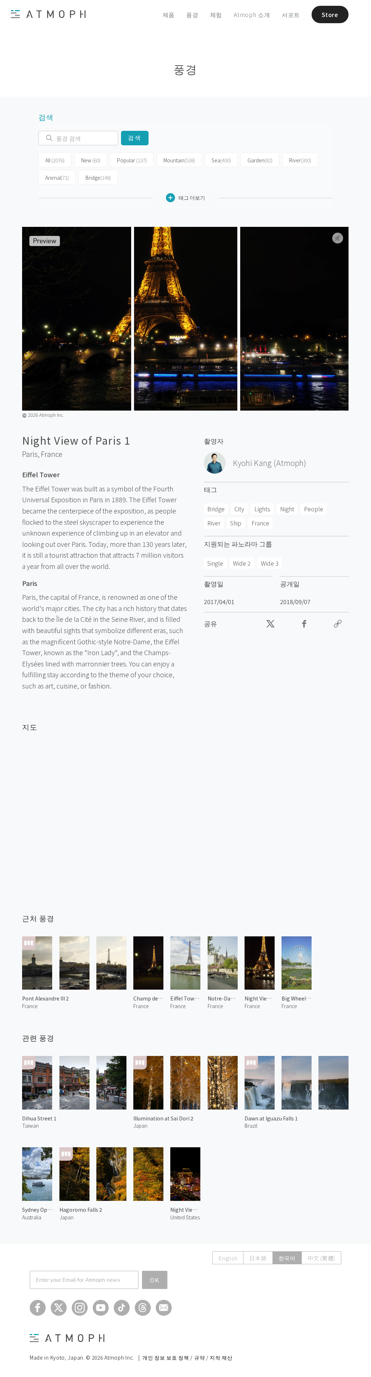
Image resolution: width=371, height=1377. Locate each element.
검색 (134, 138)
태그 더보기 (192, 197)
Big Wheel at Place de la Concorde (297, 998)
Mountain (179, 160)
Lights (262, 508)
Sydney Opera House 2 (37, 1209)
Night (287, 508)
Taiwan (30, 1125)
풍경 (192, 14)
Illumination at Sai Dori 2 (163, 1118)
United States (185, 1217)
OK (154, 1280)
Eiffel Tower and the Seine (185, 998)
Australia (31, 1217)
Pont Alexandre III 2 (45, 998)
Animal (57, 177)
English (227, 1258)
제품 (169, 14)
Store (330, 14)
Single (215, 563)
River (300, 160)
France (51, 454)
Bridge (98, 177)
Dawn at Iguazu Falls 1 (271, 1118)
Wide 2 (242, 563)
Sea (221, 160)
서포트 (291, 14)
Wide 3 (270, 563)
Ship (235, 523)
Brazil (251, 1125)
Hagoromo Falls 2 (80, 1209)
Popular (132, 160)
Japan (140, 1125)
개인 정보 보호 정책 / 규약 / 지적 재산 (187, 1357)
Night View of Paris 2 (260, 998)
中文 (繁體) (321, 1258)
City (239, 508)
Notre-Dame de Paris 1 (223, 998)
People (313, 508)
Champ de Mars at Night (148, 998)
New (90, 160)
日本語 (257, 1258)
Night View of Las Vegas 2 (185, 1209)
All (54, 160)
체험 (216, 14)
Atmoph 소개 (252, 14)
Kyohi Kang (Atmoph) (269, 462)
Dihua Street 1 (39, 1118)
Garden (259, 160)
